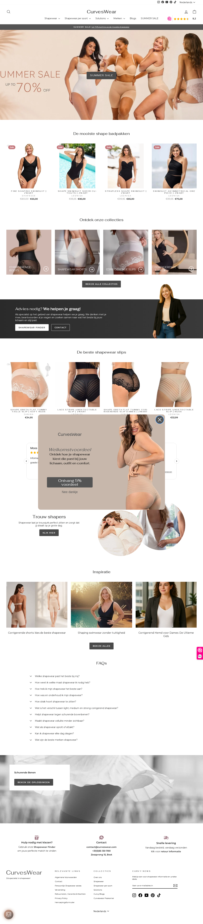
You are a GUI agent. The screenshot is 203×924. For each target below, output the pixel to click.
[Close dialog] (160, 420)
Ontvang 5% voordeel (70, 482)
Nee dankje (70, 492)
